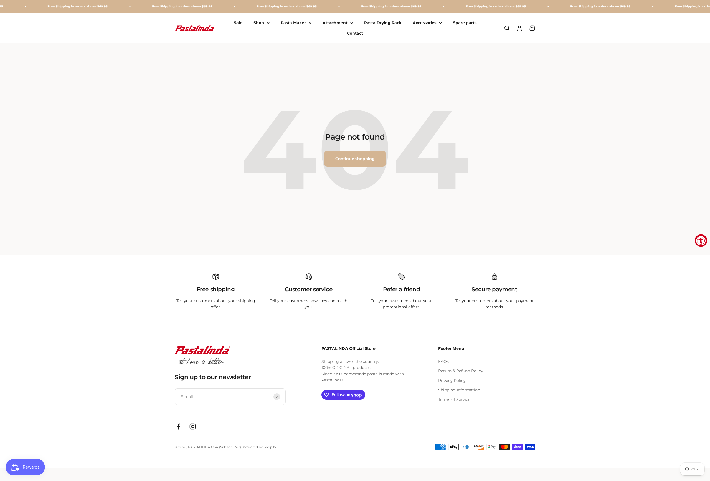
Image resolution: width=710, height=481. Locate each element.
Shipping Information (459, 390)
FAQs (443, 361)
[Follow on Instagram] (192, 426)
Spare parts (464, 22)
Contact (355, 33)
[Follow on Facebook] (178, 426)
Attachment (335, 22)
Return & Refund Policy (460, 370)
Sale (238, 22)
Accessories (424, 22)
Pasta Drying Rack (383, 22)
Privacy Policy (452, 380)
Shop (258, 22)
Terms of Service (454, 399)
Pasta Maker (293, 22)
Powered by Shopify (259, 447)
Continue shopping (355, 158)
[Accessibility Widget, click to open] (701, 240)
